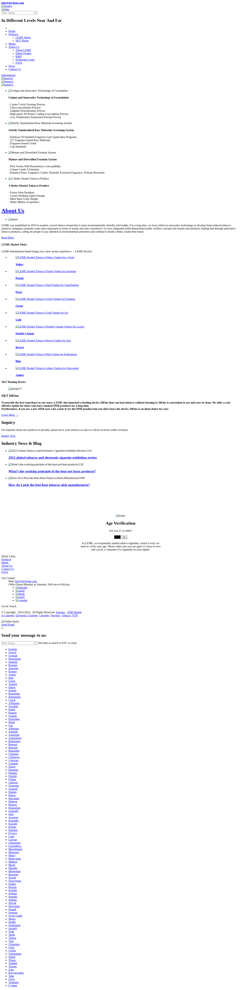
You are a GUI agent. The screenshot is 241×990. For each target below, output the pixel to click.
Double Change (25, 333)
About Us (13, 46)
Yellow (19, 264)
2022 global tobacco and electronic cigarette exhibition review (52, 457)
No (124, 537)
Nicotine (55, 615)
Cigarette (44, 615)
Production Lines (25, 59)
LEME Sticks (23, 37)
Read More (7, 237)
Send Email (7, 624)
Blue (18, 361)
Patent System (23, 53)
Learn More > (9, 414)
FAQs (19, 62)
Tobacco (66, 615)
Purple (20, 278)
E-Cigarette (7, 615)
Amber (20, 375)
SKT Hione (22, 40)
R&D (19, 56)
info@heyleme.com (12, 2)
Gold (18, 319)
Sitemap (60, 612)
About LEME (23, 50)
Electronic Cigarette (27, 615)
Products (13, 34)
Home (11, 31)
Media (12, 43)
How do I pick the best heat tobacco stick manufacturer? (49, 485)
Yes (117, 537)
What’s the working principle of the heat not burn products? (52, 471)
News (11, 65)
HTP (74, 615)
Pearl (19, 292)
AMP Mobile (74, 612)
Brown (20, 347)
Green (19, 305)
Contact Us (14, 69)
